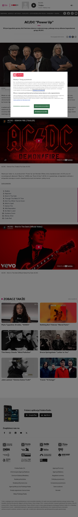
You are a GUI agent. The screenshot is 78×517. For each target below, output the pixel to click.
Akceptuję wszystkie (41, 111)
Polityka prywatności (39, 90)
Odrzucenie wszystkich (42, 106)
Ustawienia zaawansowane (21, 106)
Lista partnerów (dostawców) (21, 100)
